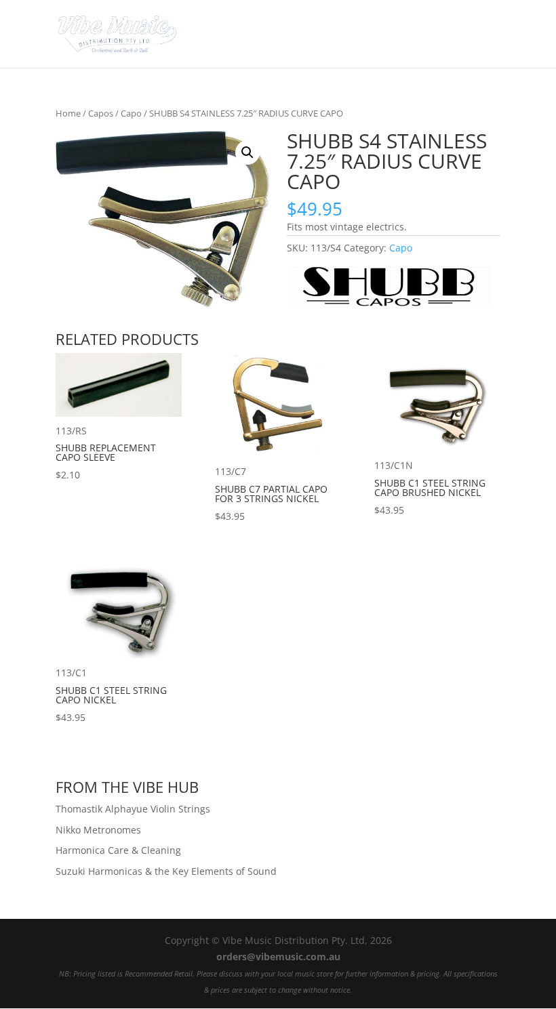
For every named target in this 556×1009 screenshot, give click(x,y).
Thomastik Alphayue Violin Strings (133, 808)
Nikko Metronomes (98, 829)
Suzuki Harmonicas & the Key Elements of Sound (166, 871)
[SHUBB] (388, 289)
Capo (131, 113)
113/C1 (111, 695)
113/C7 (271, 493)
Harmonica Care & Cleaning (118, 850)
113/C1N (429, 487)
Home (68, 113)
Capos (100, 113)
